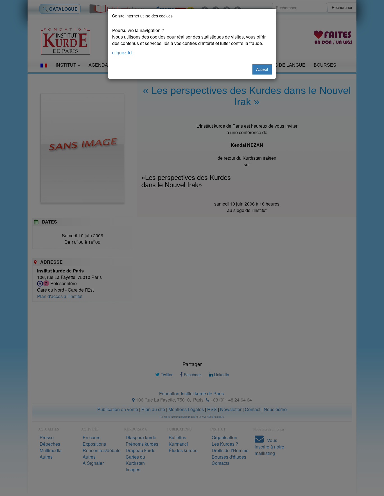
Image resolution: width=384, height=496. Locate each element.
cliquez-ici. (123, 52)
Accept (262, 69)
